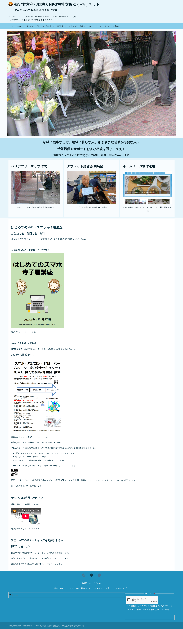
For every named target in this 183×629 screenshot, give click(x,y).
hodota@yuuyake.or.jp (36, 456)
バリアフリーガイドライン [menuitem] (99, 26)
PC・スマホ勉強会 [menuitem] (44, 26)
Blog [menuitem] (29, 26)
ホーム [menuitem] (11, 26)
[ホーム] (10, 4)
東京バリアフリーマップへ (117, 588)
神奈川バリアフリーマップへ (66, 588)
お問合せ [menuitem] (116, 26)
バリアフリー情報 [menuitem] (76, 26)
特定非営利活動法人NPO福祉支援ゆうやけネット (57, 4)
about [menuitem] (19, 26)
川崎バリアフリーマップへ (92, 588)
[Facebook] (84, 575)
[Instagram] (99, 575)
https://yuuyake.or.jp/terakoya (41, 460)
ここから (53, 16)
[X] (91, 575)
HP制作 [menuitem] (60, 26)
